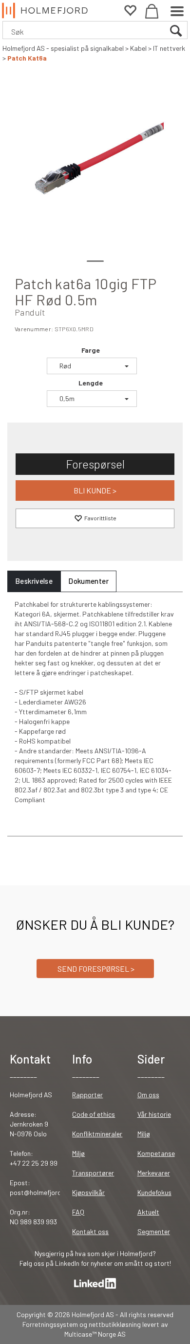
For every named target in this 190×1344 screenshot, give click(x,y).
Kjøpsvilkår (88, 1192)
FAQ (78, 1212)
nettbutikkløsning (115, 1324)
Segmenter (153, 1231)
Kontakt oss (90, 1231)
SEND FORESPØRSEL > (95, 968)
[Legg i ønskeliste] (95, 518)
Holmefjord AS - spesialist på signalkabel (63, 48)
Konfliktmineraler (97, 1134)
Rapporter (87, 1094)
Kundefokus (154, 1192)
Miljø (78, 1153)
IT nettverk (169, 48)
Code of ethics (93, 1114)
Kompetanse (156, 1153)
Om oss (148, 1094)
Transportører (93, 1173)
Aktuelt (148, 1212)
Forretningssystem (50, 1324)
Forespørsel (95, 464)
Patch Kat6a (27, 58)
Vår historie (154, 1114)
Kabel (138, 48)
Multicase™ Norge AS (95, 1334)
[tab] (33, 581)
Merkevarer (153, 1173)
